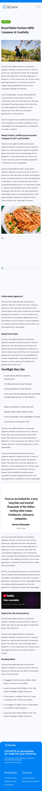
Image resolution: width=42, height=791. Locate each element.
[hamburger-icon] (38, 6)
